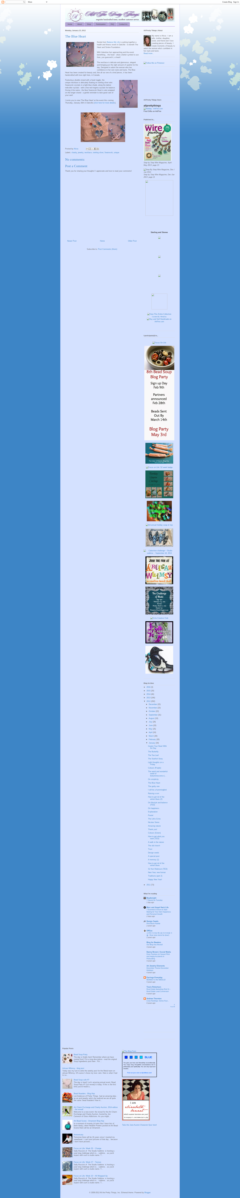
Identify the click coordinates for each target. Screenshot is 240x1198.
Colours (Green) (154, 833)
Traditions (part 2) (155, 876)
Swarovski (108, 152)
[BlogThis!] (89, 148)
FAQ (112, 24)
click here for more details (104, 103)
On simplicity (153, 779)
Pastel (150, 815)
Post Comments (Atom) (107, 249)
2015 (149, 691)
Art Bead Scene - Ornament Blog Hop (89, 1121)
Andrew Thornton (154, 999)
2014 (149, 694)
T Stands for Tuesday (154, 900)
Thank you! (152, 829)
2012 (149, 701)
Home (70, 24)
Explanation (153, 812)
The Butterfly (153, 752)
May (151, 729)
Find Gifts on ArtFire (152, 111)
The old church (154, 846)
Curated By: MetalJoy (159, 316)
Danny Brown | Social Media (159, 952)
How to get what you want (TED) (156, 837)
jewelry (80, 152)
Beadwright (151, 898)
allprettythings (152, 105)
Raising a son (153, 793)
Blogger (147, 1192)
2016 (149, 687)
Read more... (149, 53)
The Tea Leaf (153, 755)
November (153, 708)
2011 (149, 885)
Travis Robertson (154, 987)
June (151, 725)
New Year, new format (157, 872)
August (152, 718)
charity (74, 152)
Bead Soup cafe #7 (81, 1080)
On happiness (153, 808)
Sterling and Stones (159, 232)
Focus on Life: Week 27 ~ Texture (87, 1162)
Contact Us (123, 24)
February (152, 739)
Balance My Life (113, 42)
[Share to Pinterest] (97, 148)
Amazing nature (154, 826)
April (151, 732)
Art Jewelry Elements (156, 966)
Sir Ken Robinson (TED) (157, 869)
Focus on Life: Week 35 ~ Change (87, 1148)
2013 (149, 698)
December (153, 704)
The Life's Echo (154, 819)
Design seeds (153, 853)
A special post (153, 856)
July (151, 722)
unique (116, 152)
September (153, 715)
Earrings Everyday (154, 977)
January (152, 743)
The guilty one (153, 786)
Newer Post (72, 241)
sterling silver (98, 152)
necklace (88, 152)
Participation (101, 24)
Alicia (76, 149)
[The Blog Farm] (129, 1051)
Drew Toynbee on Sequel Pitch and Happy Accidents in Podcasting (158, 956)
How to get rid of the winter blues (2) (156, 798)
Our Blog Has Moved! (155, 945)
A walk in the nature (156, 842)
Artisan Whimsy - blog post (73, 1068)
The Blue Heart (154, 783)
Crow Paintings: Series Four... (158, 1001)
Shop (89, 24)
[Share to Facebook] (95, 148)
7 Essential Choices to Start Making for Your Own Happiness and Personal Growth (159, 912)
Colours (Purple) (154, 768)
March (151, 736)
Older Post (132, 241)
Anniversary (78, 1135)
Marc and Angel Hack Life (157, 907)
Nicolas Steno (153, 822)
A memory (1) (153, 860)
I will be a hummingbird (157, 790)
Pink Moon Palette (153, 924)
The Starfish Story (155, 759)
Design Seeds (152, 921)
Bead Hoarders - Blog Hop (84, 1093)
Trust (150, 849)
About (79, 24)
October (152, 711)
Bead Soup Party (81, 1054)
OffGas (149, 931)
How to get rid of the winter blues (156, 864)
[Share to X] (92, 148)
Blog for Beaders (154, 942)
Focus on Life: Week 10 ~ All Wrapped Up (91, 1176)
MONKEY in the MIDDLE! (156, 980)
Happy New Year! (155, 879)
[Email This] (87, 148)
